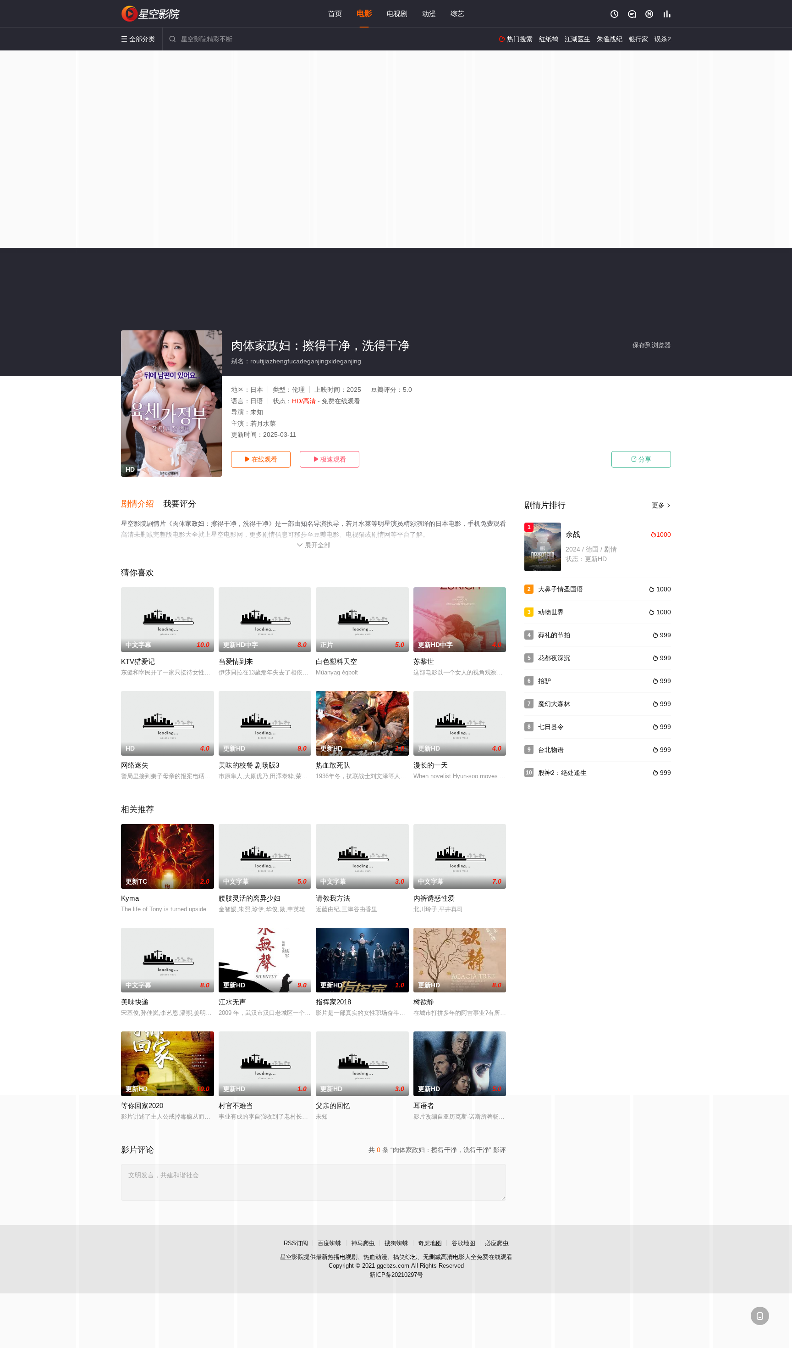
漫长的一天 (430, 765)
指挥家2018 (333, 1002)
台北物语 (551, 749)
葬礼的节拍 (554, 635)
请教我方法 (333, 898)
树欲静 (423, 1002)
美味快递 (134, 1002)
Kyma (130, 898)
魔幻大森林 (554, 703)
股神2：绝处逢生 (562, 772)
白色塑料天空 (336, 661)
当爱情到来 (236, 661)
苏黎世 (423, 661)
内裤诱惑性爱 (434, 898)
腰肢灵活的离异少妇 (249, 898)
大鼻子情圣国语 (560, 589)
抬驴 (544, 681)
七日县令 (551, 726)
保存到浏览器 (651, 345)
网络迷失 (134, 765)
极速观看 (329, 459)
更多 (661, 505)
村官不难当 (236, 1105)
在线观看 (260, 459)
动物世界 (551, 612)
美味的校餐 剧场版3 (249, 765)
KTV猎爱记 (138, 661)
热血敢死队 (333, 765)
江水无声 (232, 1002)
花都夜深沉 (554, 658)
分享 (641, 459)
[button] (142, 504)
